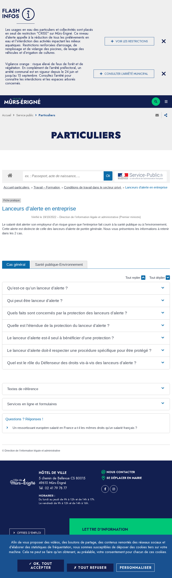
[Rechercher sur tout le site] (156, 101)
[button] (86, 288)
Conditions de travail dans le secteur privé (93, 187)
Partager (166, 115)
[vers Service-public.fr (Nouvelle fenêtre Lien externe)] (140, 176)
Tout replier (133, 277)
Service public (24, 115)
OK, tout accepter (41, 565)
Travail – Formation (47, 187)
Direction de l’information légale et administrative (32, 450)
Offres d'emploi (29, 533)
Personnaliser (136, 567)
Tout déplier (157, 277)
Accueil (6, 115)
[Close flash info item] (163, 41)
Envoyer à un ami (157, 115)
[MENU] (166, 101)
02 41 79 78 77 (56, 488)
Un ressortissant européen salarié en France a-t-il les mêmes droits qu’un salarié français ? (75, 428)
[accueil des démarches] (10, 175)
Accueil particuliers (17, 187)
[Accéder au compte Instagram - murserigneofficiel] (113, 489)
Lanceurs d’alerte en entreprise (146, 187)
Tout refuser (92, 567)
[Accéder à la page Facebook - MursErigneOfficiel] (105, 489)
